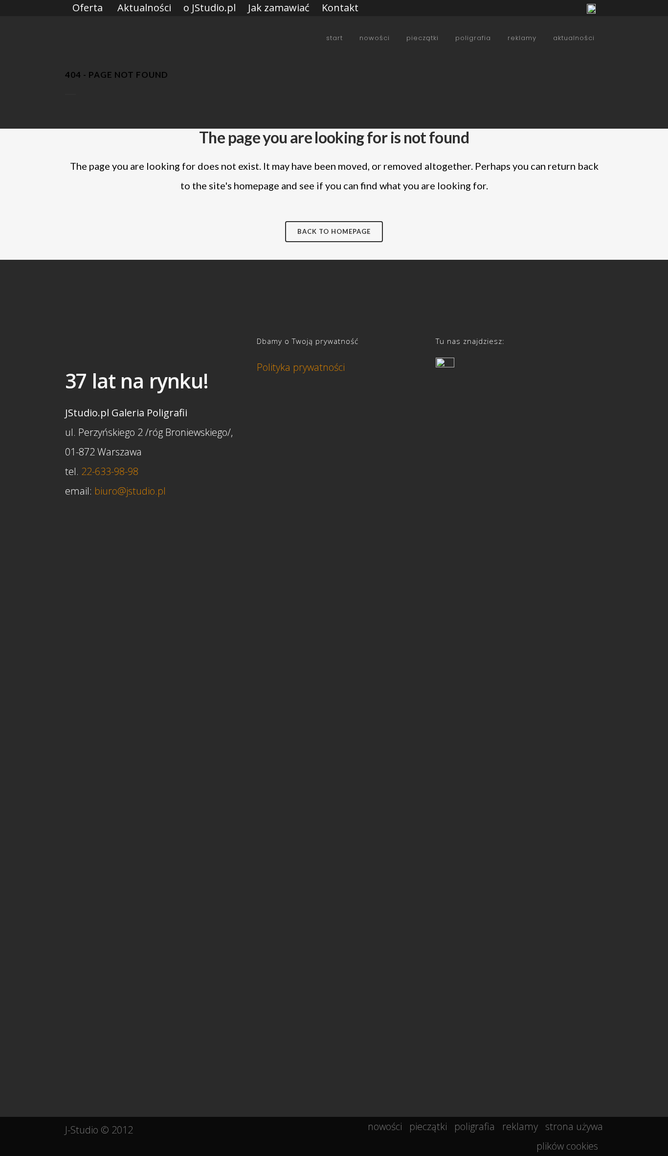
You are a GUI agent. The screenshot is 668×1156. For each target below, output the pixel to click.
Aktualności (144, 7)
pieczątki (428, 1126)
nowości (385, 1126)
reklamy (520, 1126)
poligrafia (474, 1126)
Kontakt (340, 7)
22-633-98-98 (109, 471)
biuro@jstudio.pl (130, 491)
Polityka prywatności (301, 367)
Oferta (87, 7)
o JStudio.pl (209, 7)
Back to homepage (334, 231)
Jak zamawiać (279, 7)
